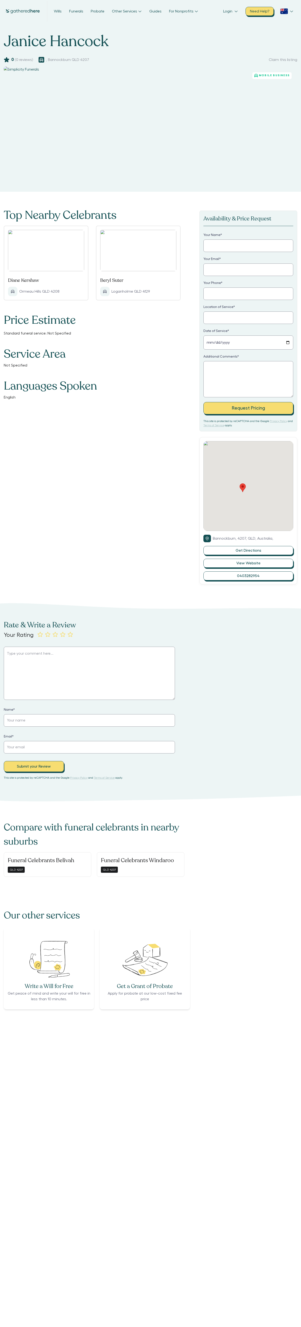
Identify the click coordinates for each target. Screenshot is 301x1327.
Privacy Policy (278, 421)
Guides (155, 11)
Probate (97, 11)
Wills (58, 11)
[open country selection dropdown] (286, 11)
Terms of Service (213, 425)
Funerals (76, 11)
